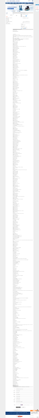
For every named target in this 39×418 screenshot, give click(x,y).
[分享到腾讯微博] (24, 28)
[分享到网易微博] (25, 28)
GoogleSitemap (30, 413)
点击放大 (16, 15)
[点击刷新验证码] (21, 404)
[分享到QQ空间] (23, 28)
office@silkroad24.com (19, 413)
